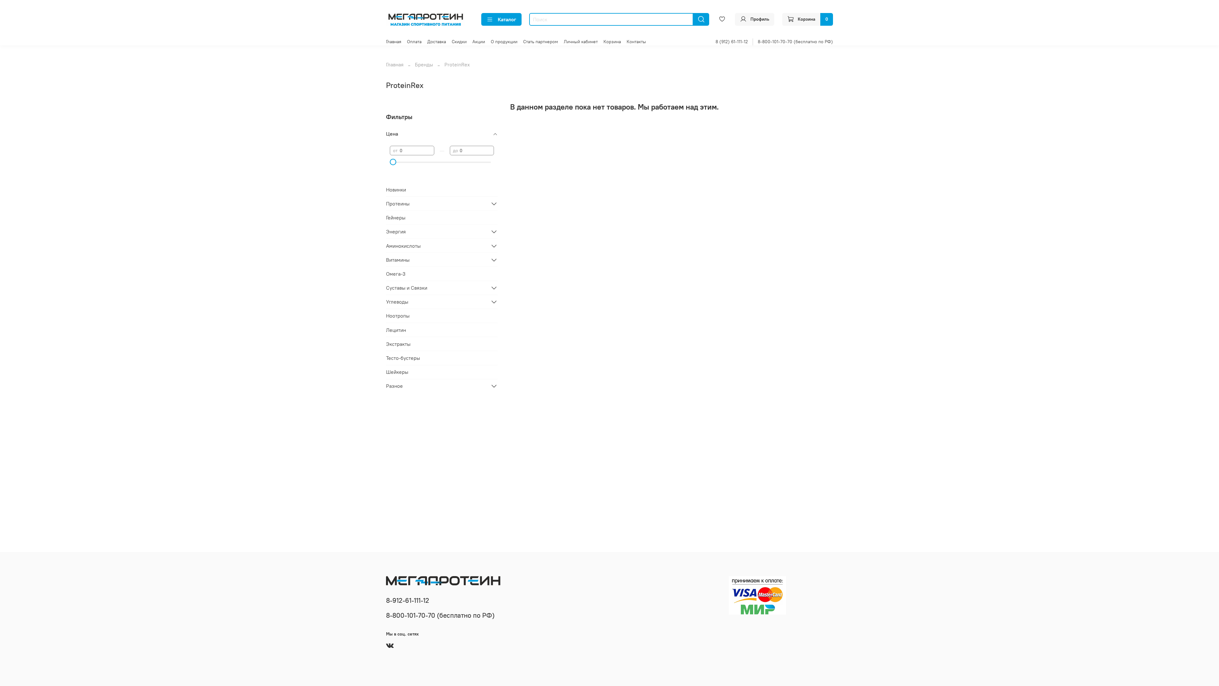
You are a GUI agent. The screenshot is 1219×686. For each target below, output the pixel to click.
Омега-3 (395, 274)
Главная (393, 41)
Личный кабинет (581, 41)
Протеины (398, 203)
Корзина (612, 41)
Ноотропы (398, 316)
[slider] (393, 162)
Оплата (414, 41)
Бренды (424, 64)
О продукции (504, 41)
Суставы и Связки (406, 288)
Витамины (398, 260)
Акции (478, 41)
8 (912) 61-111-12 (732, 41)
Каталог (507, 19)
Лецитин (396, 330)
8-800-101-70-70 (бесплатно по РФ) (795, 41)
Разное (394, 386)
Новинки (396, 189)
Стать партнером (540, 41)
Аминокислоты (403, 246)
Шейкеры (397, 372)
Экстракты (398, 344)
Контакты (636, 41)
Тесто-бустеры (403, 358)
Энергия (396, 231)
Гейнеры (395, 217)
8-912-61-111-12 (407, 600)
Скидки (459, 41)
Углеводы (397, 302)
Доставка (436, 41)
